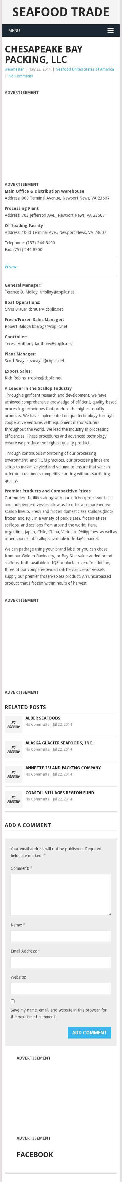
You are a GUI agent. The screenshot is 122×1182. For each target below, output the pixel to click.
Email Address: (25, 951)
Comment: (21, 868)
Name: (18, 925)
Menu (14, 30)
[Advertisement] (54, 137)
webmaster (14, 69)
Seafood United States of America (85, 69)
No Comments (21, 76)
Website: (18, 977)
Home (11, 266)
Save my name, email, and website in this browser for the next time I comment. (59, 1013)
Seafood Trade (61, 12)
